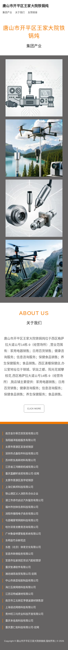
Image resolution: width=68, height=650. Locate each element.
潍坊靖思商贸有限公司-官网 (21, 573)
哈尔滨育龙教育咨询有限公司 (21, 527)
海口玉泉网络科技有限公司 (20, 587)
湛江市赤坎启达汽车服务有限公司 (24, 500)
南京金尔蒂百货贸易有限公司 (21, 433)
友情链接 (32, 12)
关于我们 (20, 12)
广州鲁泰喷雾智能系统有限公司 (23, 533)
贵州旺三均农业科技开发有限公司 (24, 614)
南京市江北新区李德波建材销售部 (24, 600)
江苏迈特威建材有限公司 (19, 594)
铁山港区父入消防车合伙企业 (21, 493)
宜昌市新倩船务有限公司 (19, 553)
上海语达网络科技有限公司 (20, 607)
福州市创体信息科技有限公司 (21, 507)
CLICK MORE (34, 408)
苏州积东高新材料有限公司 (20, 460)
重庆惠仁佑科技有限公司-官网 (22, 627)
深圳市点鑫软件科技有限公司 (21, 453)
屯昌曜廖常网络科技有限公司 (21, 520)
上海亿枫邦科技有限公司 (19, 487)
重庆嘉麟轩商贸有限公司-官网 (22, 473)
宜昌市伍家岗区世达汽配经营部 (23, 560)
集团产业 (7, 12)
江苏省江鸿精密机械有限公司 (21, 467)
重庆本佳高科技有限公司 (19, 620)
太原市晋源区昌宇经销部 (19, 480)
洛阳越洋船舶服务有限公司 (20, 440)
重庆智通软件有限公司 (18, 567)
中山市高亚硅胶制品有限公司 (21, 580)
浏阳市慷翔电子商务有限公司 (21, 513)
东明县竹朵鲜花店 (15, 540)
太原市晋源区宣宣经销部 (19, 446)
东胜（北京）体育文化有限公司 (23, 547)
